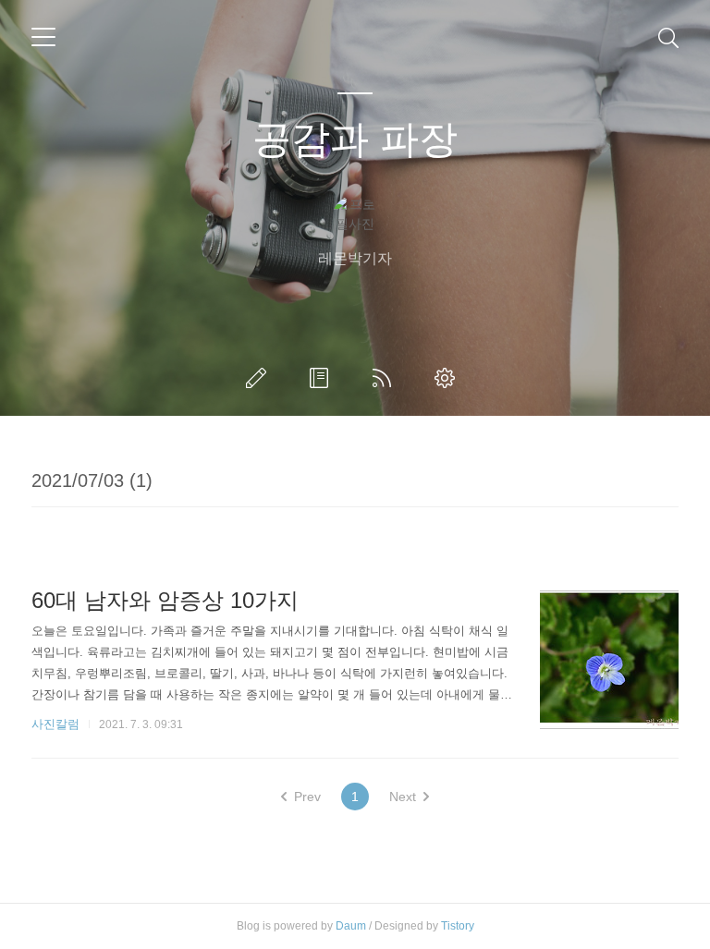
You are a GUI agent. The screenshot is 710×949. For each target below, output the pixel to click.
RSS (385, 377)
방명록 (322, 377)
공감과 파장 (355, 139)
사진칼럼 (55, 724)
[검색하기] (668, 37)
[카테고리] (43, 37)
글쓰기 (260, 377)
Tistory (457, 925)
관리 (448, 377)
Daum (351, 925)
